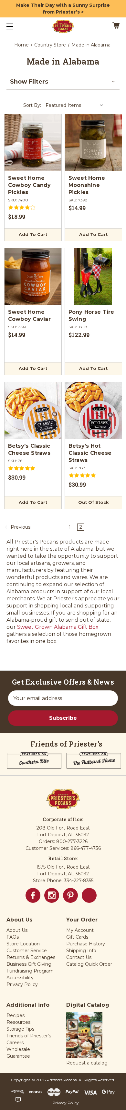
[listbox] (74, 105)
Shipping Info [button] (81, 950)
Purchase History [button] (85, 944)
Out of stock (93, 502)
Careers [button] (15, 1042)
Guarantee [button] (18, 1056)
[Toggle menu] (15, 26)
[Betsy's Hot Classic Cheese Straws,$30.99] (93, 410)
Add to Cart (33, 234)
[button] (63, 81)
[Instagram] (51, 895)
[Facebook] (33, 895)
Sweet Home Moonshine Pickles (86, 185)
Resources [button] (18, 1022)
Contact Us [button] (78, 957)
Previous (19, 527)
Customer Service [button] (26, 950)
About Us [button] (16, 930)
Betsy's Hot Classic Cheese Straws (90, 453)
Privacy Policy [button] (22, 984)
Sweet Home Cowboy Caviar (29, 315)
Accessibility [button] (20, 978)
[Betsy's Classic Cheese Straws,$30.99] (33, 410)
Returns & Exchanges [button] (30, 957)
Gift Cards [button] (77, 937)
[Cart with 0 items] (108, 26)
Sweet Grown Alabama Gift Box (58, 627)
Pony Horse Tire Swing (91, 315)
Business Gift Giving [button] (28, 964)
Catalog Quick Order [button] (89, 964)
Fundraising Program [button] (30, 971)
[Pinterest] (70, 895)
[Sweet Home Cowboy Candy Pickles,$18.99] (33, 142)
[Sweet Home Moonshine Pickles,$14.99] (93, 142)
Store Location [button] (23, 944)
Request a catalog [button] (87, 1063)
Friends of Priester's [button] (28, 1036)
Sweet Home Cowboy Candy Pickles (29, 185)
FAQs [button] (12, 937)
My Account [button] (80, 930)
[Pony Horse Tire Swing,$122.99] (93, 276)
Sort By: (32, 105)
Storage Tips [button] (20, 1029)
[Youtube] (89, 895)
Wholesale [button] (18, 1049)
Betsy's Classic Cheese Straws (29, 449)
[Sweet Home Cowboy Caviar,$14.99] (33, 276)
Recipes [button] (15, 1015)
